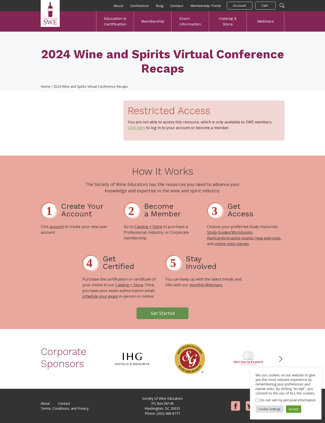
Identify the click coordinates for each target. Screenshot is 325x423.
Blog (159, 6)
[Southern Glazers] (190, 358)
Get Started (163, 313)
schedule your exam (100, 296)
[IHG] (132, 358)
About (118, 6)
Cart (264, 5)
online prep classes (232, 243)
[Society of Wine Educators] (50, 13)
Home (45, 86)
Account (239, 5)
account (57, 226)
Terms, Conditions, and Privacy (65, 408)
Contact (176, 6)
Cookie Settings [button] (269, 409)
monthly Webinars (205, 284)
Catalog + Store (148, 226)
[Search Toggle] (282, 5)
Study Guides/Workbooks (229, 232)
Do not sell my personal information (288, 400)
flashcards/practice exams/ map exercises (244, 238)
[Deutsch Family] (248, 358)
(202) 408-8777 (168, 413)
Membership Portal (205, 6)
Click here (136, 127)
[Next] (280, 359)
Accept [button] (293, 409)
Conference (139, 6)
